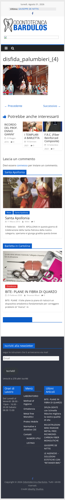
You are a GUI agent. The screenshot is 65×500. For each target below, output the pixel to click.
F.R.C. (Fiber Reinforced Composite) (51, 138)
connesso (22, 165)
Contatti (28, 434)
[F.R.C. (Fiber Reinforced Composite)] (52, 123)
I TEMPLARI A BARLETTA (31, 136)
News (9, 212)
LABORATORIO (31, 396)
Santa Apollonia (21, 212)
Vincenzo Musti (33, 295)
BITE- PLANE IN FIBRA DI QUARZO (31, 291)
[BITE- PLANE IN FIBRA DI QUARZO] (32, 252)
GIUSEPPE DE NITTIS (29, 9)
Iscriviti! (10, 371)
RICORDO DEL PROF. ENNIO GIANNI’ (11, 129)
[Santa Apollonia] (32, 178)
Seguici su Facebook (17, 319)
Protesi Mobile (31, 421)
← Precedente (13, 106)
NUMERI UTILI (34, 438)
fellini (27, 221)
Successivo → (52, 106)
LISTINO (31, 443)
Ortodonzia (11, 286)
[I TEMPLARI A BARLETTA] (32, 123)
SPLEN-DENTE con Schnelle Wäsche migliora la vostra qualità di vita (52, 413)
